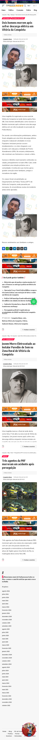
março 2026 (5, 607)
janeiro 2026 (6, 613)
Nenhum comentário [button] (29, 329)
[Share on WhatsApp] (7, 248)
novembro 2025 (7, 619)
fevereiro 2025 (6, 648)
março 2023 (5, 692)
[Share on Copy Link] (18, 248)
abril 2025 (5, 642)
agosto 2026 (6, 591)
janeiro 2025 (6, 651)
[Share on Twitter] (10, 248)
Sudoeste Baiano (7, 324)
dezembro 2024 (7, 654)
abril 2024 (5, 680)
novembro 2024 (7, 658)
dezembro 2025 (7, 616)
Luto (24, 318)
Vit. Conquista (8, 339)
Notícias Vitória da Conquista (12, 321)
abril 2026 (5, 604)
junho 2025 (5, 635)
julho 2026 (5, 594)
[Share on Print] (21, 248)
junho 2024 (5, 673)
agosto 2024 (6, 667)
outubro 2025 (6, 623)
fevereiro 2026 (6, 610)
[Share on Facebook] (3, 248)
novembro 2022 (7, 702)
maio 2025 (5, 639)
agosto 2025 (6, 629)
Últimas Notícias (18, 18)
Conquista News (7, 39)
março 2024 (5, 683)
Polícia (25, 321)
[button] (4, 5)
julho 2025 (5, 632)
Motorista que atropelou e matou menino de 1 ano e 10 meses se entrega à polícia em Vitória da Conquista (19, 284)
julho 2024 (5, 670)
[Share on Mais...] (25, 248)
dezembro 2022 (7, 699)
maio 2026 (5, 600)
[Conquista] (15, 5)
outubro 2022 (6, 705)
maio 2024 (5, 677)
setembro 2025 (6, 626)
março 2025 (5, 645)
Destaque (6, 18)
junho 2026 (5, 597)
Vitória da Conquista (21, 324)
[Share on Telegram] (14, 248)
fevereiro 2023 (6, 696)
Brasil (5, 456)
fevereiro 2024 (6, 686)
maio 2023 (5, 689)
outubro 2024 (6, 661)
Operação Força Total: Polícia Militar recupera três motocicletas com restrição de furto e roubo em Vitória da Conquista (19, 292)
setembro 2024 (6, 664)
